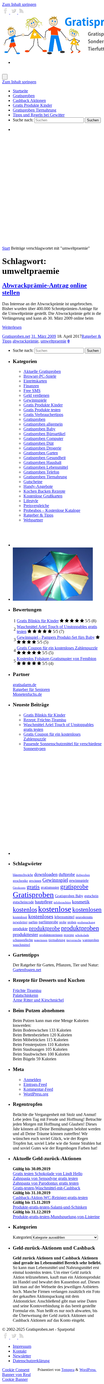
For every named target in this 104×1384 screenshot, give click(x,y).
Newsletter (22, 1356)
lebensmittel (64, 917)
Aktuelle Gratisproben (42, 371)
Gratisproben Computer (43, 438)
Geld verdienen (36, 395)
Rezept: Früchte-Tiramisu (44, 720)
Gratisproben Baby (39, 429)
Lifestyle (30, 501)
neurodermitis (84, 917)
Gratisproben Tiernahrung (45, 477)
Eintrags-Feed (35, 1084)
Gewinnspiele (35, 400)
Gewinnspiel (55, 880)
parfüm (33, 922)
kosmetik (81, 901)
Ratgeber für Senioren (31, 689)
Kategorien (22, 1237)
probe (62, 922)
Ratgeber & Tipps (38, 515)
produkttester (25, 934)
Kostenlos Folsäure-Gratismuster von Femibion (56, 658)
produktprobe (44, 928)
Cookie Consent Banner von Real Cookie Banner (16, 1374)
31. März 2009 (43, 336)
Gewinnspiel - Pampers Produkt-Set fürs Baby (56, 637)
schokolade (82, 935)
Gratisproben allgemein (43, 424)
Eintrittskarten (35, 381)
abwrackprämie (25, 341)
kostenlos (25, 909)
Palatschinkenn (25, 995)
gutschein (91, 896)
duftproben (83, 875)
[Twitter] (14, 12)
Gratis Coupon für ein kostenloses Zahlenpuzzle (57, 648)
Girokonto (19, 887)
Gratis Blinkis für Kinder (38, 621)
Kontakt (19, 1351)
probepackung (86, 922)
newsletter (20, 922)
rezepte (69, 935)
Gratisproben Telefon (41, 472)
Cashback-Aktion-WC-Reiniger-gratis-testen (50, 1197)
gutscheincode (23, 902)
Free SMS (32, 390)
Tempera (67, 1369)
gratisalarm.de (24, 684)
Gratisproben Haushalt (42, 462)
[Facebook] (6, 12)
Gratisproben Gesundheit (44, 457)
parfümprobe (48, 922)
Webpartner (33, 520)
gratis (33, 886)
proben (71, 922)
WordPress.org (35, 1094)
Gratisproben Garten (40, 453)
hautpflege (44, 902)
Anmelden (32, 1079)
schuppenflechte (23, 940)
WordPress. (88, 1369)
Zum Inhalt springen (19, 4)
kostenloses (40, 916)
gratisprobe (74, 886)
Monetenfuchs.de (27, 694)
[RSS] (21, 12)
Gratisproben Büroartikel (44, 433)
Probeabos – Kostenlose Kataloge (51, 510)
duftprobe (67, 874)
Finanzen (31, 386)
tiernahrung (57, 940)
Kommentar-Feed (38, 1089)
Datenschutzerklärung (31, 1360)
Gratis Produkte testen (42, 409)
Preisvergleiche (36, 505)
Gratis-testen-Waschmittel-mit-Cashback (46, 1188)
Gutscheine (32, 481)
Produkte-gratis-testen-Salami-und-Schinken (50, 1207)
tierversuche (73, 940)
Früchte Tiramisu (27, 990)
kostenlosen (87, 909)
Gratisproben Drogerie (42, 448)
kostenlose (54, 909)
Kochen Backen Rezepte (44, 491)
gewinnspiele (79, 880)
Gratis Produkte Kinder (43, 405)
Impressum (22, 1346)
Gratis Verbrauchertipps (43, 414)
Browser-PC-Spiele (39, 376)
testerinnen (40, 940)
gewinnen (35, 881)
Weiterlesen (12, 327)
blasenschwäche (23, 875)
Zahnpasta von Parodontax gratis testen (46, 1183)
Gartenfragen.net (27, 969)
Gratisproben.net (16, 336)
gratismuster (50, 887)
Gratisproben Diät (38, 443)
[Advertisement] (52, 189)
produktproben (80, 928)
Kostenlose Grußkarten (42, 496)
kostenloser (20, 917)
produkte (20, 928)
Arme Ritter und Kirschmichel (38, 1000)
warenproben (90, 940)
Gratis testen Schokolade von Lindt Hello (47, 1173)
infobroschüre (62, 902)
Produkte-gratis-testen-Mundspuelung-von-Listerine (56, 1216)
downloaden (46, 874)
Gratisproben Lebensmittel (45, 467)
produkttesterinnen (51, 935)
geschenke (20, 881)
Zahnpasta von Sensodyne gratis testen (45, 1178)
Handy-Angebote (38, 486)
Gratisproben (34, 419)
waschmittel (21, 945)
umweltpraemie (53, 341)
